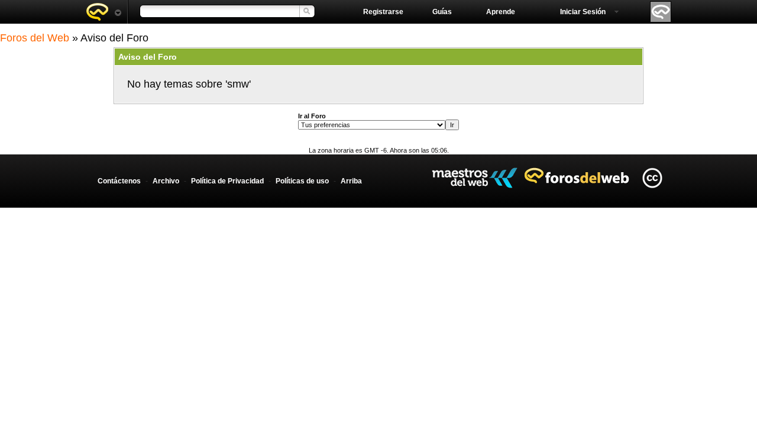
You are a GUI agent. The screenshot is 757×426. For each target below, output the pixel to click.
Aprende (500, 12)
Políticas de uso (302, 181)
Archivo (166, 181)
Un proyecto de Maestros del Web (474, 177)
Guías (442, 12)
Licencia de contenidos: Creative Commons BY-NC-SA (652, 177)
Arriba (351, 181)
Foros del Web (34, 38)
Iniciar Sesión (583, 12)
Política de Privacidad (227, 181)
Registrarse (383, 12)
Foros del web (103, 12)
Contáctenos (119, 181)
